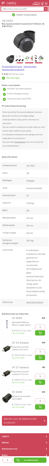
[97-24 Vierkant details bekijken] (7, 348)
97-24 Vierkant (20, 342)
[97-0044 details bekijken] (7, 398)
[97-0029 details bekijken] (7, 324)
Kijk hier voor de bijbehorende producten (20, 421)
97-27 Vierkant (20, 367)
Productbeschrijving (12, 66)
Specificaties (29, 66)
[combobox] (24, 9)
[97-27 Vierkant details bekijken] (7, 373)
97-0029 (17, 318)
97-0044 (17, 392)
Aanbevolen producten (13, 69)
